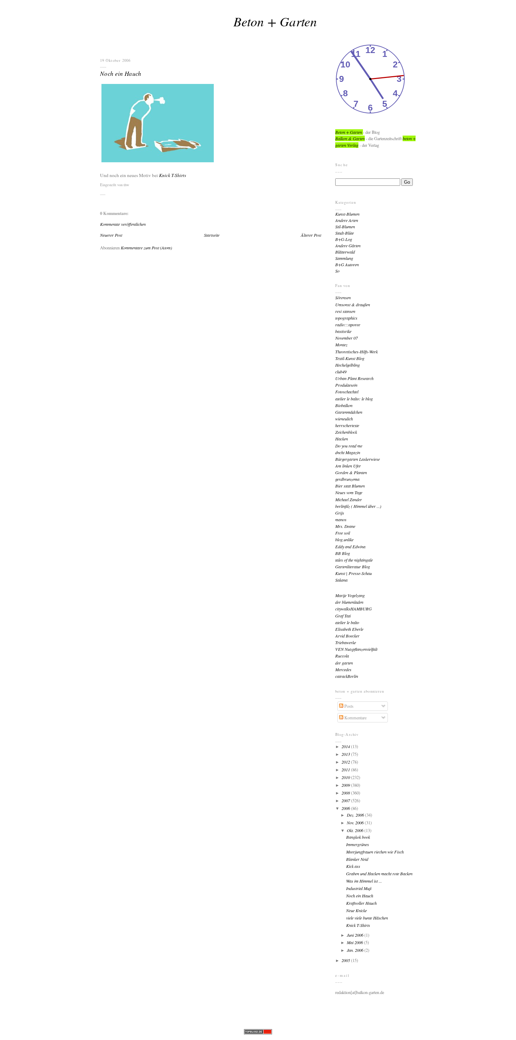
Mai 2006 (355, 942)
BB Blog (342, 553)
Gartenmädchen (348, 412)
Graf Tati (343, 616)
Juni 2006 (355, 935)
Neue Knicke (356, 910)
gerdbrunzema (347, 479)
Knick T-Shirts (172, 175)
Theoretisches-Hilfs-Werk (356, 351)
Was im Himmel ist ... (364, 881)
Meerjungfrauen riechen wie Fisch (375, 852)
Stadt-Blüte (344, 233)
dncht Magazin (347, 452)
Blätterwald (345, 252)
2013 (346, 754)
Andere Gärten (347, 245)
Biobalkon (343, 405)
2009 (346, 785)
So (337, 271)
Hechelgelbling (347, 365)
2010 (346, 777)
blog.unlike (344, 539)
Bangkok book (358, 837)
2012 (346, 762)
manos (340, 519)
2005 (346, 960)
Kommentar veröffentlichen (123, 224)
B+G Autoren (347, 264)
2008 (346, 793)
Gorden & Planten (351, 472)
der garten (344, 663)
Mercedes (343, 669)
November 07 (346, 338)
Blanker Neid (357, 859)
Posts (348, 706)
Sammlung (344, 258)
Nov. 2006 (356, 822)
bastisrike (343, 331)
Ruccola (342, 656)
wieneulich (344, 418)
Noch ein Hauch (120, 73)
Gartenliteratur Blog (352, 566)
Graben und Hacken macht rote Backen (379, 873)
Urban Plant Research (354, 378)
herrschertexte (347, 425)
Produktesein (346, 385)
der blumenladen (349, 602)
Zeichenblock (346, 432)
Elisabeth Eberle (349, 629)
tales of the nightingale (354, 560)
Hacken (341, 438)
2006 (346, 808)
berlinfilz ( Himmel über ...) (358, 506)
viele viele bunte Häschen (367, 918)
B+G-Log (343, 239)
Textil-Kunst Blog (349, 358)
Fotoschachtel (346, 391)
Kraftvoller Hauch (361, 903)
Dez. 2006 (356, 815)
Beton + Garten (275, 21)
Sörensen (343, 297)
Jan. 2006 (355, 950)
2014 (346, 746)
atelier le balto (347, 622)
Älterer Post (311, 235)
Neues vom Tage (348, 492)
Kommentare (354, 717)
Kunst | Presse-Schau (353, 573)
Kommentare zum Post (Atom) (146, 247)
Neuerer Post (111, 235)
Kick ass (353, 866)
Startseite (211, 235)
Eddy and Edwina (350, 546)
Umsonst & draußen (352, 304)
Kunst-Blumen (347, 214)
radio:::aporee (347, 324)
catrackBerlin (346, 676)
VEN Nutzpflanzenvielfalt (356, 649)
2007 (346, 800)
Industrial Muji (358, 888)
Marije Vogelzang (350, 595)
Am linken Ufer (348, 466)
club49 (340, 371)
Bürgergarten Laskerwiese (357, 459)
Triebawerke (345, 642)
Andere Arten (346, 220)
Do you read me (348, 446)
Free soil (342, 533)
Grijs (339, 513)
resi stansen (345, 311)
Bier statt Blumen (350, 486)
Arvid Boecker (347, 636)
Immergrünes (357, 844)
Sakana (341, 580)
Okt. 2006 (355, 830)
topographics (346, 318)
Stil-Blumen (345, 226)
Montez (341, 344)
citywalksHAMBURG (353, 608)
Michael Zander (348, 499)
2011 (346, 769)
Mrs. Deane (345, 526)
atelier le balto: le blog (354, 398)
